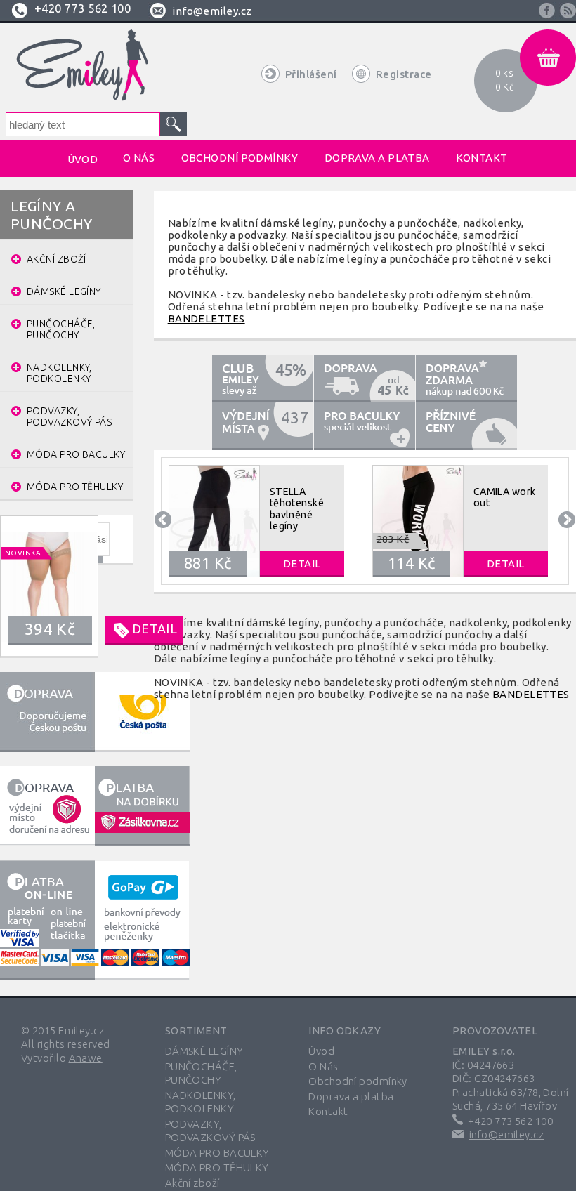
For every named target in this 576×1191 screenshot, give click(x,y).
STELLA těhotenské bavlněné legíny (297, 509)
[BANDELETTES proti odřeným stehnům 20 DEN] (31, 585)
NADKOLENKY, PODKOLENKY (200, 1102)
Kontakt (328, 1111)
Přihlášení (311, 74)
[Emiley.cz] (80, 65)
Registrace (404, 74)
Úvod (321, 1051)
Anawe (86, 1058)
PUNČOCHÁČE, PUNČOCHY (201, 1073)
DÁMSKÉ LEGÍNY (204, 1051)
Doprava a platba (350, 1097)
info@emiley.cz (211, 11)
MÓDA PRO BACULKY (217, 1153)
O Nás (323, 1066)
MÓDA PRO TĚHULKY (217, 1167)
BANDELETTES (206, 318)
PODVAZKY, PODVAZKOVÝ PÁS (210, 1131)
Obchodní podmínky (357, 1081)
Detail (155, 628)
